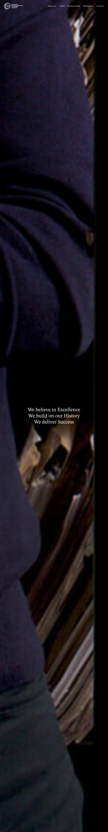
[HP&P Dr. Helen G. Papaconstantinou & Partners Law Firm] (13, 6)
